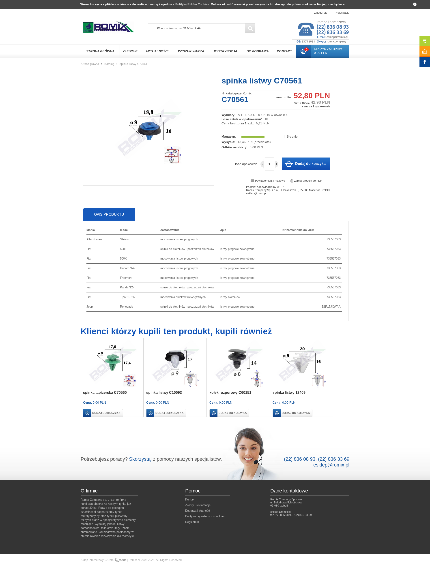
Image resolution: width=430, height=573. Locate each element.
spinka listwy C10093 (164, 392)
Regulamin (192, 522)
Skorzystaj (140, 459)
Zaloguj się (320, 12)
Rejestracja (342, 12)
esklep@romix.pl (331, 465)
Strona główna (100, 51)
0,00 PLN (320, 53)
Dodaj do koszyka (310, 164)
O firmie (130, 51)
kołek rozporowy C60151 (230, 392)
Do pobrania (258, 51)
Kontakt (284, 51)
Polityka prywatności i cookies (205, 516)
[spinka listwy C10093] (175, 363)
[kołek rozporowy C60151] (238, 363)
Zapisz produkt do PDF (308, 180)
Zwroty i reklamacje (198, 505)
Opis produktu (109, 214)
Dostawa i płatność (197, 510)
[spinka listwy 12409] (301, 363)
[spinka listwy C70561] (148, 131)
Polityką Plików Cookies (192, 4)
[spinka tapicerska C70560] (112, 363)
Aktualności (157, 51)
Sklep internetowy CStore (97, 560)
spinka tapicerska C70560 (105, 392)
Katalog (109, 64)
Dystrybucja (225, 51)
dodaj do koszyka (106, 413)
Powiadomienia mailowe (270, 180)
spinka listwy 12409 (289, 392)
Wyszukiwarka (191, 51)
